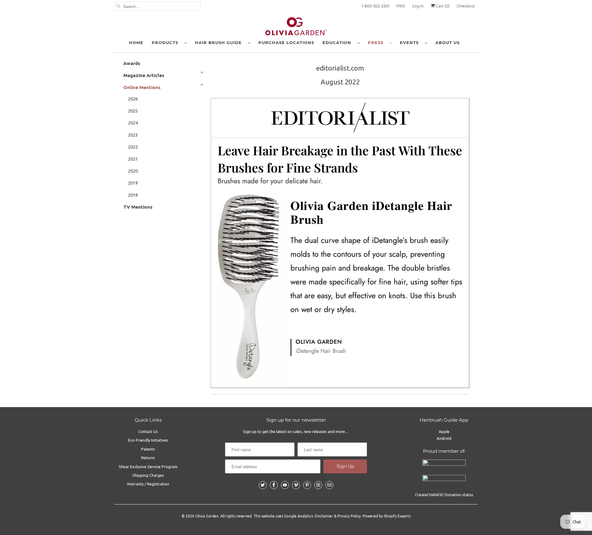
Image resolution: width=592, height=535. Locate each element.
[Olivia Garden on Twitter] (263, 485)
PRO (401, 6)
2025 (133, 110)
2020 (133, 171)
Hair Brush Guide (220, 42)
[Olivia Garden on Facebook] (274, 485)
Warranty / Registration (148, 484)
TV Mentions (138, 207)
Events (411, 42)
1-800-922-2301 (375, 6)
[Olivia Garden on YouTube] (285, 485)
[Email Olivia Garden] (329, 485)
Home (136, 42)
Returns (148, 457)
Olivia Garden (207, 516)
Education (338, 42)
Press (377, 42)
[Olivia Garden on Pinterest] (307, 485)
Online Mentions (142, 87)
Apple (444, 431)
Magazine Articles (143, 75)
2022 (133, 146)
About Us (447, 42)
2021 (133, 158)
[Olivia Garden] (296, 28)
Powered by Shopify (380, 516)
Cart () (442, 6)
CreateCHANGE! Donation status (444, 494)
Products (166, 42)
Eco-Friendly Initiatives (148, 440)
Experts (404, 516)
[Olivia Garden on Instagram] (318, 485)
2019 (133, 183)
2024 (133, 122)
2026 (133, 98)
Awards (131, 63)
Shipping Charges (148, 475)
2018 (133, 195)
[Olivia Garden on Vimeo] (296, 485)
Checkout (466, 6)
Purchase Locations (286, 42)
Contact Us (148, 431)
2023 (133, 134)
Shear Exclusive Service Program (148, 466)
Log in (418, 6)
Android (444, 438)
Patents (148, 449)
